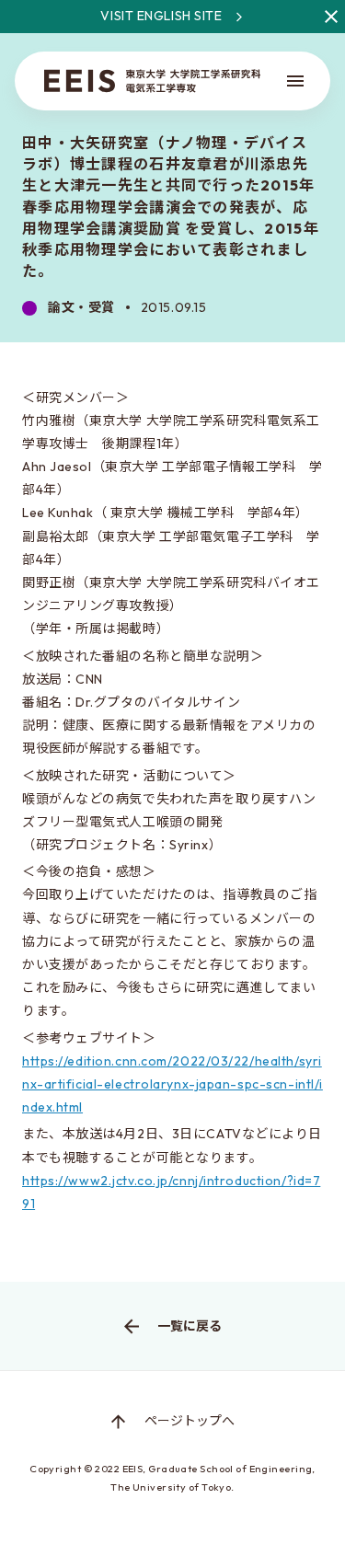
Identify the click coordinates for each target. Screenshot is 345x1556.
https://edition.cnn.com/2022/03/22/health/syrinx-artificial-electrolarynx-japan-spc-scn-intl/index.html (172, 1084)
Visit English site (161, 15)
